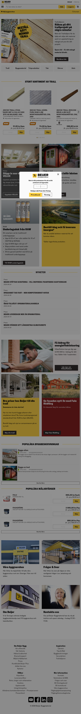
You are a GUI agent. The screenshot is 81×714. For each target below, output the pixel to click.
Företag (47, 195)
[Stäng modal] (58, 174)
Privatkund (35, 195)
